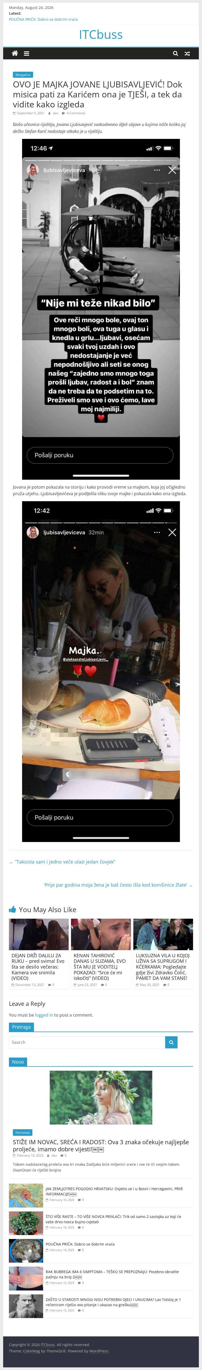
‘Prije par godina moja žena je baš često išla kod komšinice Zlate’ (118, 885)
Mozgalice (23, 74)
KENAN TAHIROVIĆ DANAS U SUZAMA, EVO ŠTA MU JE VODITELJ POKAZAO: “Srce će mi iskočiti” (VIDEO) (100, 966)
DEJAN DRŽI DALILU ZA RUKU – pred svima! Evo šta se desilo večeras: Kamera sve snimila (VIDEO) (38, 966)
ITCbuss (101, 34)
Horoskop (23, 1132)
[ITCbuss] (15, 53)
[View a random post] (187, 53)
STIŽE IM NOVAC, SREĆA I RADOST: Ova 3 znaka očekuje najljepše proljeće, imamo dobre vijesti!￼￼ (101, 1145)
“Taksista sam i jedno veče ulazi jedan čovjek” (62, 862)
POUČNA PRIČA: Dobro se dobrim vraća (43, 19)
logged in (44, 1015)
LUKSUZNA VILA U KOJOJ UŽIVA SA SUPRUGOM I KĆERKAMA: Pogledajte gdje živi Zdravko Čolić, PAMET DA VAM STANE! (163, 966)
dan (56, 113)
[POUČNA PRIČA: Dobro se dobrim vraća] (26, 1241)
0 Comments (75, 113)
